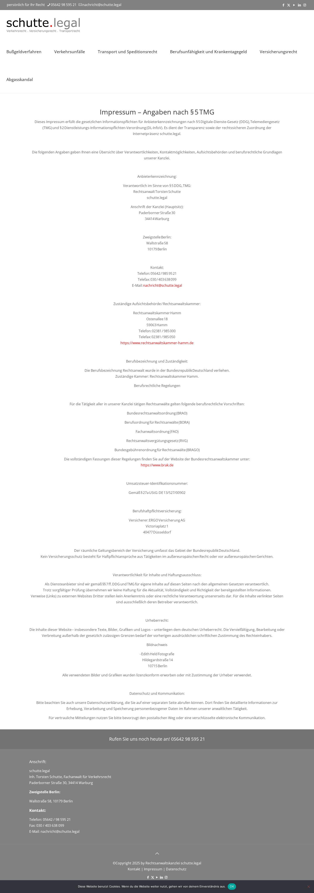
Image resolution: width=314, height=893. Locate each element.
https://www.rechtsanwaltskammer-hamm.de (157, 343)
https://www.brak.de (157, 465)
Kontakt (134, 869)
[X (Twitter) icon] (288, 5)
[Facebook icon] (283, 5)
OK (232, 886)
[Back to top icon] (157, 853)
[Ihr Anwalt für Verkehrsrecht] (44, 24)
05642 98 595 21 (63, 4)
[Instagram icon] (304, 5)
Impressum (152, 869)
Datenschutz (176, 869)
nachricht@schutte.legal (101, 4)
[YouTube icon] (294, 5)
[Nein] (309, 886)
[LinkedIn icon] (299, 5)
